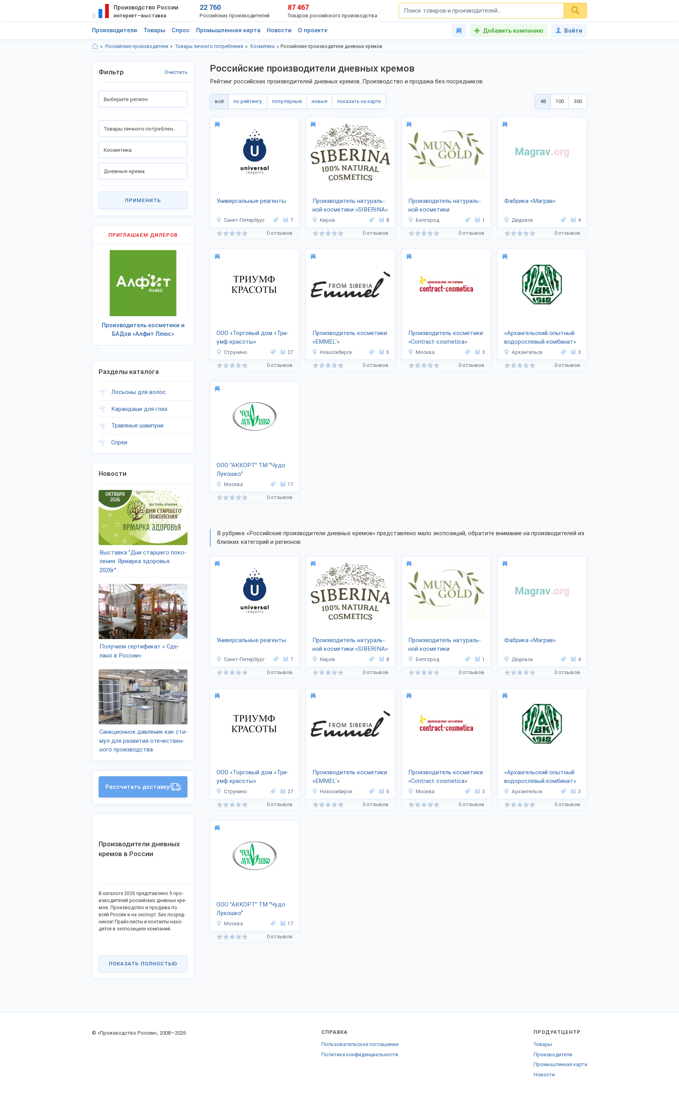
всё (219, 101)
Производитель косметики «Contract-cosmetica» (445, 338)
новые (319, 101)
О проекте (312, 30)
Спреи (119, 442)
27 (290, 352)
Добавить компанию (513, 30)
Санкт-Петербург (244, 220)
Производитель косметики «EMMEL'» (349, 338)
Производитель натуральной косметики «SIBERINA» (350, 205)
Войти (573, 30)
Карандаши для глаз (139, 409)
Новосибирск (336, 352)
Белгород (427, 220)
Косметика (262, 46)
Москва (425, 352)
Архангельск (527, 352)
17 (290, 484)
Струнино (235, 352)
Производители (114, 30)
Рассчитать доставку (137, 786)
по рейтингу (247, 101)
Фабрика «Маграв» (530, 200)
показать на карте (359, 101)
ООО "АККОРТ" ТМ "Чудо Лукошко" (251, 470)
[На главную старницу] (95, 46)
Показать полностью (143, 964)
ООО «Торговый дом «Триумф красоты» (253, 338)
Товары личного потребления (209, 46)
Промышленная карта (228, 30)
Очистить (176, 72)
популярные (287, 101)
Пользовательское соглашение (359, 1044)
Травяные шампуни (137, 425)
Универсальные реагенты (251, 200)
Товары (154, 30)
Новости (279, 30)
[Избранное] (458, 30)
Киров (327, 220)
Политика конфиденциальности (359, 1054)
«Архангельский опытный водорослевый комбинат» (540, 338)
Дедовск (522, 220)
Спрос (181, 30)
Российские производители (136, 46)
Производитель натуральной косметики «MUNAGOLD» (444, 206)
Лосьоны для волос (138, 392)
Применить (143, 200)
